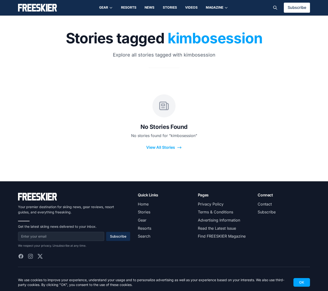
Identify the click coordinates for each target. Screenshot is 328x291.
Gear (103, 7)
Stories (170, 7)
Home (143, 204)
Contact (265, 204)
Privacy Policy (211, 204)
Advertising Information (219, 220)
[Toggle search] (275, 7)
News (149, 7)
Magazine (214, 7)
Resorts (128, 7)
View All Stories (160, 147)
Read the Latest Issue (217, 228)
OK (301, 282)
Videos (191, 7)
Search (144, 236)
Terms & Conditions (215, 212)
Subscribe (297, 7)
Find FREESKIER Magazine (222, 236)
